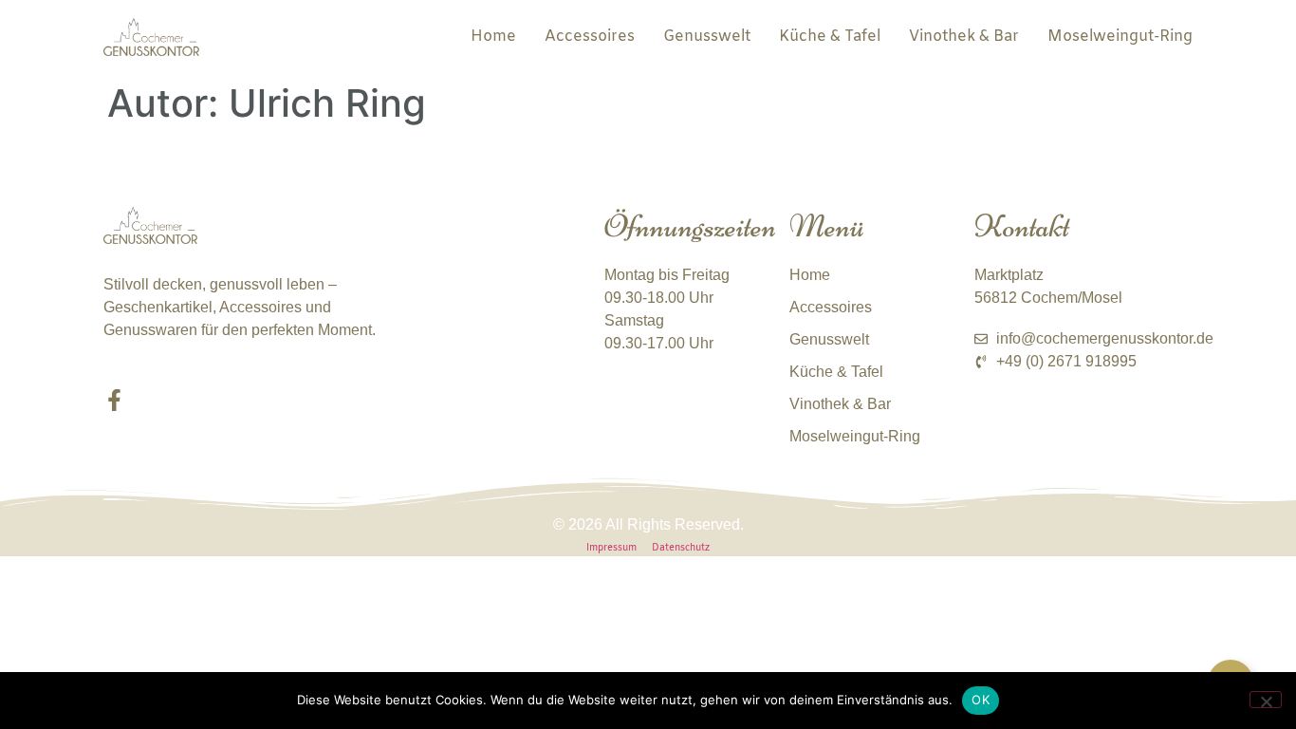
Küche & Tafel (829, 37)
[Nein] (1266, 699)
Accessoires (590, 37)
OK (981, 699)
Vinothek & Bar (964, 37)
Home (493, 37)
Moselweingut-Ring (1120, 37)
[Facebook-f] (114, 400)
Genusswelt (706, 37)
